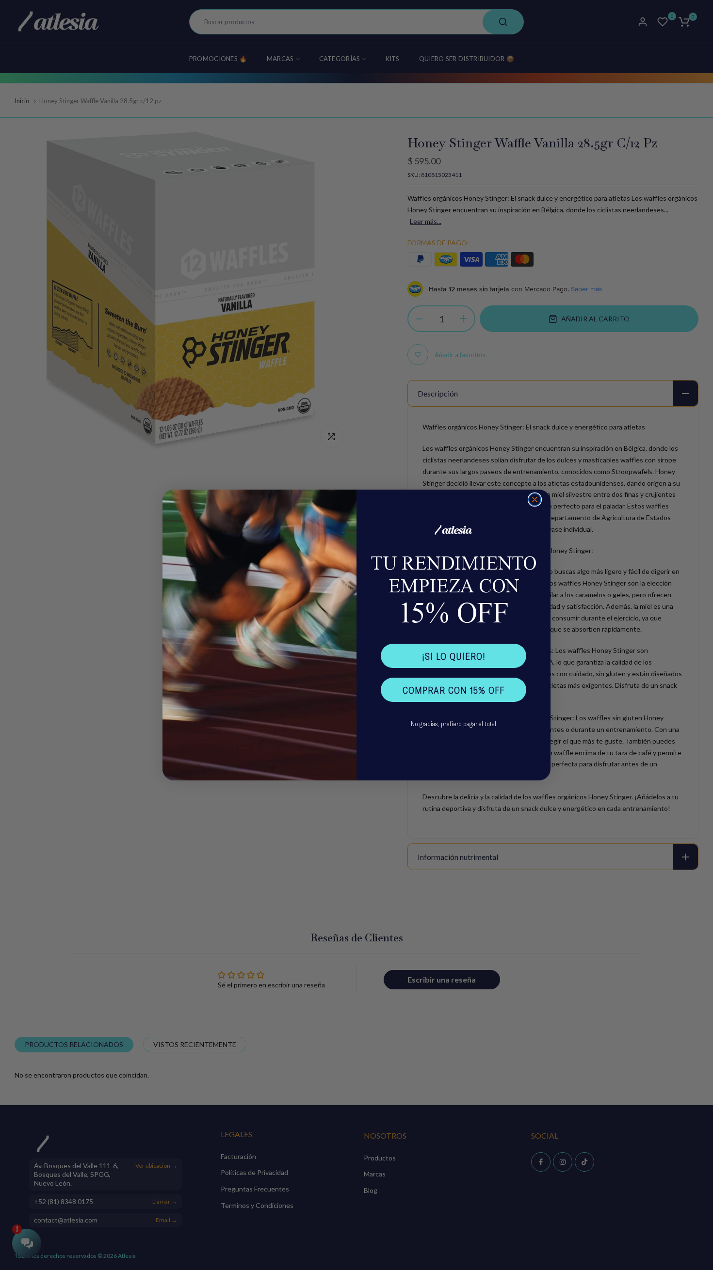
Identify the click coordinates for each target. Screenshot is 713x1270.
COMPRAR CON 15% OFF (453, 690)
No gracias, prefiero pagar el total (453, 723)
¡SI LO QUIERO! (454, 656)
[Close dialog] (535, 499)
